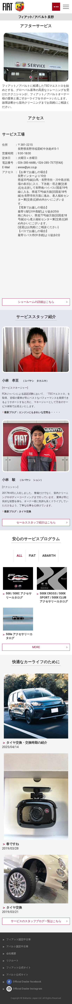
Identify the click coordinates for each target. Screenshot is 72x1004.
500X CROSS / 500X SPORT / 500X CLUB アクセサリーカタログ (54, 597)
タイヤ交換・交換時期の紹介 (26, 742)
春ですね (12, 844)
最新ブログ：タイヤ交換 (17, 511)
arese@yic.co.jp (27, 167)
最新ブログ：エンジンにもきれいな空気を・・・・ (32, 412)
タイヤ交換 (14, 907)
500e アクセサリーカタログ (19, 636)
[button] (30, 77)
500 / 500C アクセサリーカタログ (19, 595)
